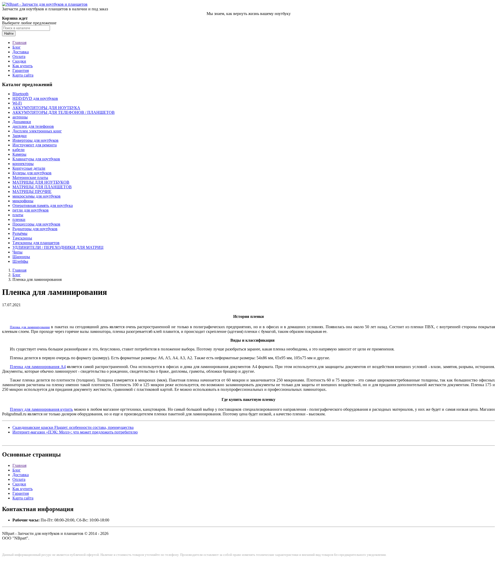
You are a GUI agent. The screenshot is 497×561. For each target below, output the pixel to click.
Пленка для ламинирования (30, 327)
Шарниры (21, 257)
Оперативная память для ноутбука (42, 205)
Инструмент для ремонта (34, 145)
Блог (16, 47)
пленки (18, 219)
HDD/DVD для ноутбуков (35, 98)
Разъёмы (19, 233)
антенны (20, 117)
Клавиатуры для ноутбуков (36, 159)
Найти (8, 33)
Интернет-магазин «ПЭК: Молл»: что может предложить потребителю (75, 432)
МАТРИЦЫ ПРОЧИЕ (32, 191)
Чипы (17, 252)
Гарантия (20, 70)
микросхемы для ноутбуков (36, 196)
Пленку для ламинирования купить (41, 409)
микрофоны (22, 201)
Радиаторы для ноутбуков (34, 229)
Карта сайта (22, 75)
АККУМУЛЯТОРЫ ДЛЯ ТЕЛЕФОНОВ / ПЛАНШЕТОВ (63, 112)
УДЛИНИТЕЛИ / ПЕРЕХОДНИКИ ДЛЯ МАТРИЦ (58, 247)
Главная (19, 42)
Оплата (18, 56)
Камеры (19, 154)
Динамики (21, 121)
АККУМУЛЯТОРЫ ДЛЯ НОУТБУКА (46, 108)
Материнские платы (30, 177)
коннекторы (23, 163)
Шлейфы (20, 261)
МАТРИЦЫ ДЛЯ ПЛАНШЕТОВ (42, 187)
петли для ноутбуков (30, 210)
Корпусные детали (28, 168)
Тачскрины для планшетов (36, 243)
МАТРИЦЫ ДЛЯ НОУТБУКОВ (40, 182)
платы (17, 215)
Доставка (20, 52)
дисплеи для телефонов (33, 126)
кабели (18, 149)
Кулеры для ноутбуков (32, 173)
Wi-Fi (17, 103)
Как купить (22, 66)
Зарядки (19, 135)
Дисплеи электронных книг (37, 131)
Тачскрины (22, 238)
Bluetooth (20, 94)
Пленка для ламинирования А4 (38, 366)
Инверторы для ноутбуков (35, 140)
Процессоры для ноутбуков (36, 224)
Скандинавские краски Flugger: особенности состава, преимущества (73, 427)
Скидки (19, 61)
